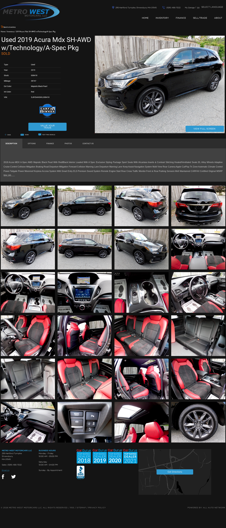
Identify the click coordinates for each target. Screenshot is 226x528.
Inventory (162, 18)
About (218, 18)
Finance (181, 18)
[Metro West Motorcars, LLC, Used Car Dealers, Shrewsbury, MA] (80, 473)
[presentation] (11, 143)
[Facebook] (3, 476)
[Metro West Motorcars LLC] (30, 11)
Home (145, 18)
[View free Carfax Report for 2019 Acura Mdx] (47, 117)
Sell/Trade (200, 18)
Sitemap (81, 508)
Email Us (5, 470)
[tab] (11, 143)
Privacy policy (97, 508)
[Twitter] (13, 477)
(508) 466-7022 (14, 465)
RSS (72, 508)
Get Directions (175, 472)
